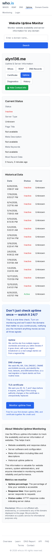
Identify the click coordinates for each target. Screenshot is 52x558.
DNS (21, 7)
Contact (30, 545)
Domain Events (41, 7)
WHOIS (6, 7)
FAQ (47, 541)
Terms (21, 545)
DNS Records (35, 69)
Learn (18, 541)
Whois (10, 69)
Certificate (12, 75)
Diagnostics (12, 81)
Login (17, 12)
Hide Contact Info (18, 87)
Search (26, 45)
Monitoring (7, 12)
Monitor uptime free (20, 405)
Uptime (29, 7)
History (27, 81)
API (40, 541)
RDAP (14, 7)
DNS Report (29, 541)
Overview (7, 541)
